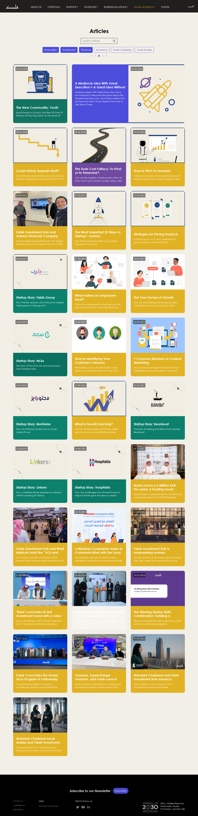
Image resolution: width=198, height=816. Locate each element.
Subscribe (120, 789)
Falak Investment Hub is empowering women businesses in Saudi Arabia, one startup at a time (157, 554)
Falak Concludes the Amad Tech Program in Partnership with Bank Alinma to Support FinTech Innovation (37, 681)
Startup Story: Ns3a (30, 361)
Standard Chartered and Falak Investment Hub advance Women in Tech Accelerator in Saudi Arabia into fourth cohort (157, 681)
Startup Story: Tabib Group (35, 297)
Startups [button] (71, 7)
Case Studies (144, 49)
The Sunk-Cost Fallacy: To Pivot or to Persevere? (98, 170)
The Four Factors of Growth (154, 297)
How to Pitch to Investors (152, 171)
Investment (68, 49)
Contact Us (18, 801)
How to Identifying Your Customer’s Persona (92, 360)
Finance (86, 49)
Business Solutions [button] (115, 7)
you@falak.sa (19, 805)
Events (165, 7)
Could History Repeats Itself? (37, 171)
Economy (102, 49)
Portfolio (54, 7)
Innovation (50, 49)
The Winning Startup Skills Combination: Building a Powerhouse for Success (152, 615)
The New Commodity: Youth (37, 107)
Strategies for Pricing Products (156, 234)
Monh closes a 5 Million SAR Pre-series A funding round (155, 487)
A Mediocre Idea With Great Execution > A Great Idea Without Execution (100, 87)
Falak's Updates (122, 49)
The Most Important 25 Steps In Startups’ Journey (98, 234)
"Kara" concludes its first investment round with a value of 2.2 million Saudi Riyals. (38, 615)
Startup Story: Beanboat (151, 424)
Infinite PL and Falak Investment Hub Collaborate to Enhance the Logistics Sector (99, 615)
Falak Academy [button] (143, 7)
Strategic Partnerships (48, 806)
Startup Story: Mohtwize (33, 424)
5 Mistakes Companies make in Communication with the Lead (99, 550)
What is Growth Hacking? (94, 424)
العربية (191, 6)
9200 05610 (18, 809)
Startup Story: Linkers (31, 487)
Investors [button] (90, 7)
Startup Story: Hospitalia (92, 487)
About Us (36, 7)
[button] (91, 55)
